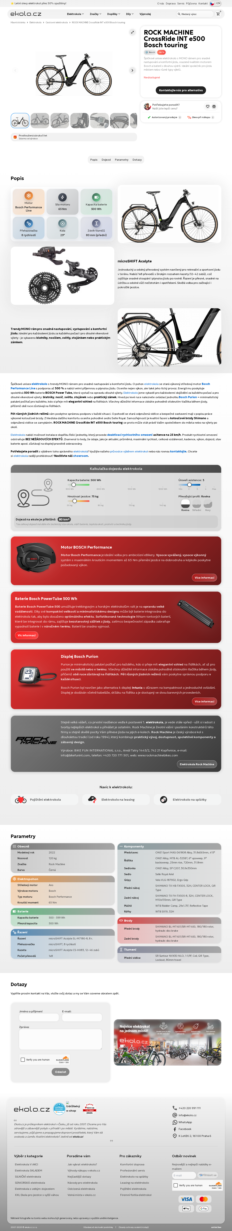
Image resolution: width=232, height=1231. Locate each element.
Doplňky (112, 14)
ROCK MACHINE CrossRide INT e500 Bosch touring (98, 22)
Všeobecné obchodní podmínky (98, 1227)
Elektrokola (74, 14)
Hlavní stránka (18, 22)
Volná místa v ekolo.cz (82, 1195)
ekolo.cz (78, 1136)
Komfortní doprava (132, 1164)
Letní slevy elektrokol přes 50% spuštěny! (40, 3)
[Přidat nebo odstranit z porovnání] (214, 106)
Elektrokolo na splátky (134, 1176)
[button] (132, 32)
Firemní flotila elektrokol (135, 1195)
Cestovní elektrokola (57, 22)
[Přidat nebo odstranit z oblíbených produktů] (207, 106)
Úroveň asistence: (190, 480)
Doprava (171, 3)
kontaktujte (178, 451)
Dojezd (106, 159)
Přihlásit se (209, 1175)
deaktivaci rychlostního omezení (130, 434)
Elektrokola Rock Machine (197, 764)
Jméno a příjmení (30, 1011)
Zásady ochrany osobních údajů (134, 1227)
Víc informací (26, 635)
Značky (94, 14)
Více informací (204, 577)
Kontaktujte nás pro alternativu (181, 90)
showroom (80, 455)
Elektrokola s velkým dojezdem (35, 1188)
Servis (180, 3)
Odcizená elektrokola (81, 1188)
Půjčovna (191, 3)
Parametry (121, 159)
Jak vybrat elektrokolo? (82, 1164)
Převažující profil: (189, 496)
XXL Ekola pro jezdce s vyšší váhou (37, 1195)
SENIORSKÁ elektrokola (30, 1182)
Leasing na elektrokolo (134, 1182)
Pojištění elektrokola (133, 1188)
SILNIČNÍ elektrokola (28, 1176)
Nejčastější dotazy (79, 1176)
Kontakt (203, 3)
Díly (128, 14)
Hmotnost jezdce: (79, 496)
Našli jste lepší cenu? (165, 108)
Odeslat (60, 1072)
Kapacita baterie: (79, 480)
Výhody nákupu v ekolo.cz (84, 1170)
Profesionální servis (132, 1170)
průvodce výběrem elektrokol (129, 451)
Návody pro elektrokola (82, 1182)
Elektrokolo (130, 392)
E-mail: (66, 1011)
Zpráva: (24, 1027)
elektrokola (151, 384)
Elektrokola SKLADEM (28, 1170)
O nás (160, 3)
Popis (93, 159)
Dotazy (137, 159)
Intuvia (137, 688)
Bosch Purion (188, 397)
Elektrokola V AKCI (26, 1164)
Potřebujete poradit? (166, 104)
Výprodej (145, 14)
